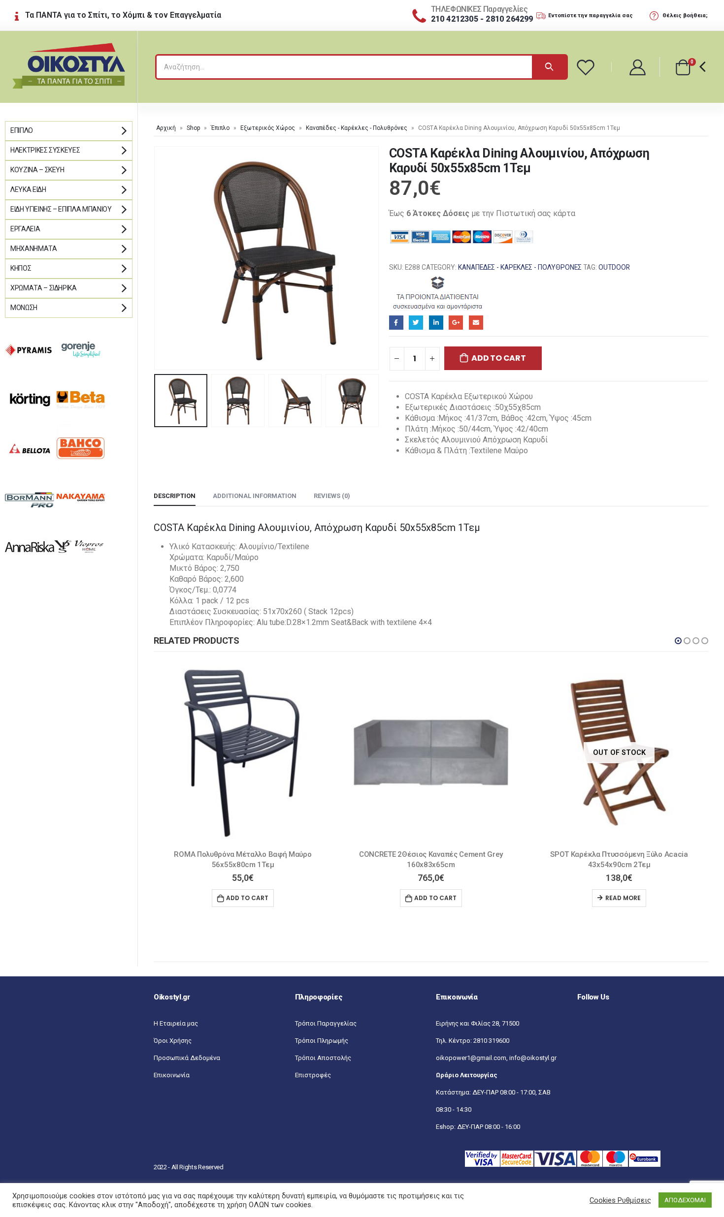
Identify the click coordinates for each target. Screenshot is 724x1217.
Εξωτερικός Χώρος (267, 128)
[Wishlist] (587, 67)
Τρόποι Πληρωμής (321, 1040)
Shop (193, 128)
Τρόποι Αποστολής (323, 1057)
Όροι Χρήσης (173, 1040)
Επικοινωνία (172, 1075)
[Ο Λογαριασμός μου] (638, 67)
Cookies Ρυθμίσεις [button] (620, 1200)
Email (476, 322)
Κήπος (20, 268)
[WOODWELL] (438, 292)
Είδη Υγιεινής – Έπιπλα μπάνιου (61, 209)
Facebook (396, 322)
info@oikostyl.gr (533, 1057)
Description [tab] (175, 495)
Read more (435, 898)
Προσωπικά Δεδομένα (187, 1057)
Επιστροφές (313, 1075)
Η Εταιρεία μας (176, 1023)
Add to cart (498, 358)
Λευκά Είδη (28, 189)
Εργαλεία (25, 229)
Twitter (416, 322)
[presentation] (156, 258)
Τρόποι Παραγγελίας (326, 1023)
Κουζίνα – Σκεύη (37, 170)
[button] (678, 641)
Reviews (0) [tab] (332, 495)
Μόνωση (23, 308)
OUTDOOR (614, 267)
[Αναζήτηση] (549, 67)
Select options (619, 898)
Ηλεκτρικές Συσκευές (45, 150)
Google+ (456, 322)
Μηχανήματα (33, 248)
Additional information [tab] (254, 495)
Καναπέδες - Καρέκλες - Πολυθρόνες (356, 128)
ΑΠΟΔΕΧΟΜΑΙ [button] (685, 1200)
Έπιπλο (220, 128)
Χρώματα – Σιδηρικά (43, 288)
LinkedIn (436, 322)
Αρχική (166, 128)
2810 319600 (491, 1040)
